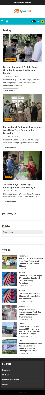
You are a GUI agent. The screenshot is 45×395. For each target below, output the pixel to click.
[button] (7, 21)
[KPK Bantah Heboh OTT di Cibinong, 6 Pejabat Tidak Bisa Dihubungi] (9, 296)
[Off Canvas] (2, 21)
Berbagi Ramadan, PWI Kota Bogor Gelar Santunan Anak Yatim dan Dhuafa (20, 70)
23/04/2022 (9, 191)
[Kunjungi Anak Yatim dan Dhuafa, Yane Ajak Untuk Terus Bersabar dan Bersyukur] (22, 108)
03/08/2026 (24, 320)
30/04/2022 (9, 76)
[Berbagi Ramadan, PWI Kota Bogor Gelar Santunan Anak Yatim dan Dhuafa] (22, 48)
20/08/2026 (24, 301)
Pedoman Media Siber (10, 380)
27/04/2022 (9, 136)
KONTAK (5, 375)
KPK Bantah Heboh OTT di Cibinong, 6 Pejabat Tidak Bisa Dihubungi (29, 296)
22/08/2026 (24, 269)
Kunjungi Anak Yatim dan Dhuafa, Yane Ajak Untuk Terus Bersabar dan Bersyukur (22, 130)
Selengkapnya (10, 90)
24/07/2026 (24, 354)
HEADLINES (22, 273)
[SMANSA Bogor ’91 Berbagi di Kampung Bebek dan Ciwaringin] (22, 165)
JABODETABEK (10, 59)
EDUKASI (8, 119)
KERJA (21, 341)
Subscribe (42, 21)
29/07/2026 (24, 337)
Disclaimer (6, 370)
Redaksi (5, 384)
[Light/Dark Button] (33, 21)
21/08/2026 (24, 286)
